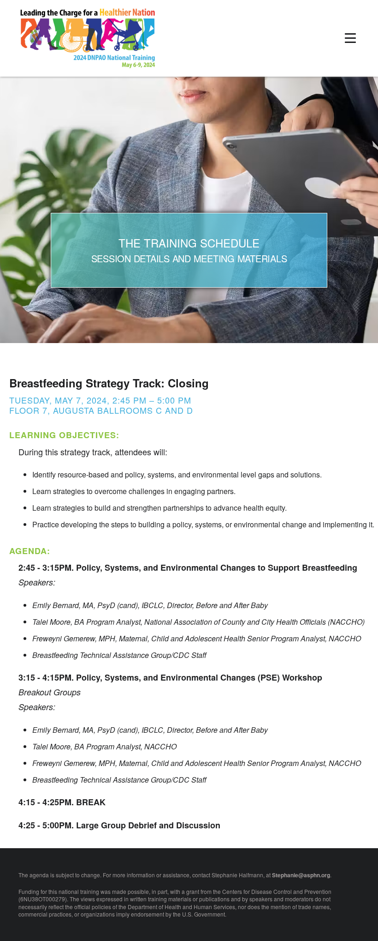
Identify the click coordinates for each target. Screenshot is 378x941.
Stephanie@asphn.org (301, 875)
